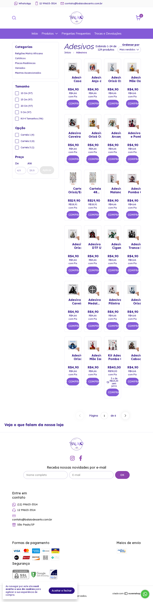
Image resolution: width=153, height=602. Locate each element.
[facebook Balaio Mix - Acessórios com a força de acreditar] (80, 458)
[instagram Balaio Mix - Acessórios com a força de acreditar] (72, 458)
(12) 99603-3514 (27, 504)
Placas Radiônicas (25, 63)
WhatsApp (25, 3)
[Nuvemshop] (126, 594)
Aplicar (47, 170)
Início (35, 34)
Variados (20, 68)
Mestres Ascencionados (28, 72)
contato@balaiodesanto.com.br (83, 3)
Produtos (48, 34)
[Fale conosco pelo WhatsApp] (145, 594)
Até (29, 163)
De (17, 163)
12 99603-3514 (48, 3)
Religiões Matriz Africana (29, 53)
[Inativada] (53, 574)
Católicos (20, 58)
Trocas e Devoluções (107, 34)
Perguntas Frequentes (76, 34)
